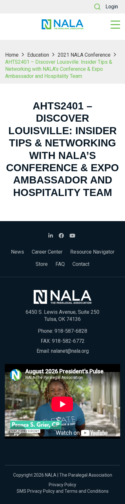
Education (38, 55)
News (17, 252)
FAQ (60, 264)
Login (111, 7)
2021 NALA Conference (84, 55)
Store (42, 264)
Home (12, 55)
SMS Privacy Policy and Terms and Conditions (63, 491)
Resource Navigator (92, 252)
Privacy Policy (62, 484)
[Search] (97, 7)
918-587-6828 (70, 331)
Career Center (47, 252)
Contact (80, 264)
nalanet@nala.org (70, 351)
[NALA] (62, 24)
